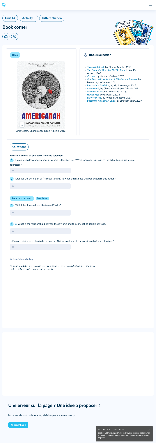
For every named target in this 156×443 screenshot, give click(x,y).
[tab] (135, 146)
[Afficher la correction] (135, 146)
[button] (41, 92)
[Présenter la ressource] (69, 55)
